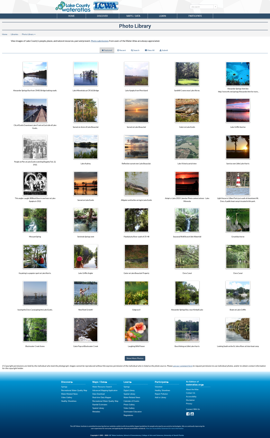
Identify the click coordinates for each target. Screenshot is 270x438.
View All (150, 50)
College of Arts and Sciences (152, 435)
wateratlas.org (194, 384)
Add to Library (160, 397)
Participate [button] (195, 16)
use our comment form (182, 366)
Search (136, 50)
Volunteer (158, 387)
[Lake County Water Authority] (109, 7)
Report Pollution (161, 394)
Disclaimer (190, 400)
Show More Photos (135, 358)
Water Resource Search (102, 387)
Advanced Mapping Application (104, 390)
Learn (127, 382)
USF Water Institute (115, 435)
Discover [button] (102, 16)
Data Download (98, 394)
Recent (122, 50)
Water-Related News (69, 394)
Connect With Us (193, 409)
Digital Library (129, 390)
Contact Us (190, 393)
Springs (64, 387)
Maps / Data (98, 382)
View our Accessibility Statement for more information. (165, 428)
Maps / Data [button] (133, 16)
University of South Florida (174, 435)
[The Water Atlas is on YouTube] (192, 415)
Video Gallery (66, 397)
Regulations (128, 415)
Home (71, 16)
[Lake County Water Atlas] (73, 6)
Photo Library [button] (28, 34)
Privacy (189, 404)
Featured (108, 50)
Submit (164, 50)
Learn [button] (162, 16)
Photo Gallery (129, 405)
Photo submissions (100, 41)
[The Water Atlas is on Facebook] (188, 415)
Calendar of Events (131, 401)
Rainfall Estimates (99, 405)
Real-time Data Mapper (101, 397)
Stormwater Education (133, 412)
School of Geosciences (132, 435)
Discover (66, 382)
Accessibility (191, 397)
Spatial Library (98, 408)
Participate (161, 382)
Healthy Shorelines (68, 401)
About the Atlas (192, 389)
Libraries (14, 34)
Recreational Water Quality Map (74, 390)
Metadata (96, 412)
